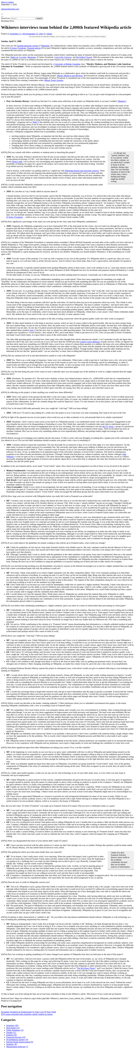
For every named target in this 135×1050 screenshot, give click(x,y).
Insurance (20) (12, 1025)
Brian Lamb (17, 161)
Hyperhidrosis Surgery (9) (17, 1039)
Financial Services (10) (15, 1037)
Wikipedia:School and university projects (82, 171)
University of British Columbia (67, 64)
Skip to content (7, 2)
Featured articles (34, 48)
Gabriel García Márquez (90, 342)
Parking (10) (11, 1035)
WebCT (35, 122)
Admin (49, 34)
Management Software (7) (17, 1047)
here (31, 330)
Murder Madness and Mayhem (70, 75)
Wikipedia (45, 46)
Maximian (31, 57)
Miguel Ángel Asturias (53, 80)
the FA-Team (107, 426)
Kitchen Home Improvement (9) (19, 1042)
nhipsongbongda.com (10, 9)
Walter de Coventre (18, 57)
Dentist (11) (11, 1032)
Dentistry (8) (11, 1044)
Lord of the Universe (63, 57)
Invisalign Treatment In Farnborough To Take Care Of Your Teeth (28, 1012)
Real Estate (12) (13, 1028)
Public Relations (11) (15, 1030)
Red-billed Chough (84, 57)
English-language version (27, 46)
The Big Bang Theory (86, 968)
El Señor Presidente (18, 48)
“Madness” (121, 101)
